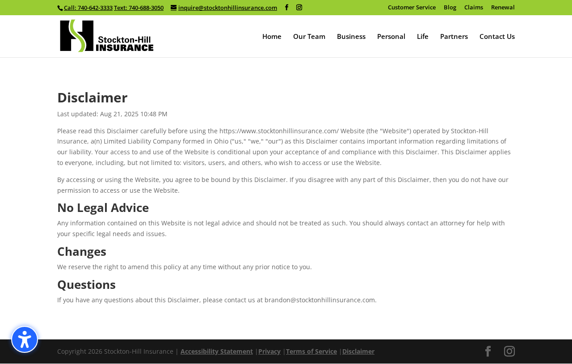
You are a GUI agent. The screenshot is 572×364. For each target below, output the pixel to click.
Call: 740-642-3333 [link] (88, 8)
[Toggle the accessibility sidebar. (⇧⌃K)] (24, 339)
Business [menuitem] (351, 37)
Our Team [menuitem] (309, 37)
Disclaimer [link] (358, 351)
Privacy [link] (269, 351)
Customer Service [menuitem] (412, 7)
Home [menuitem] (272, 37)
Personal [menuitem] (391, 37)
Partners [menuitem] (454, 37)
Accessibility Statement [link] (217, 351)
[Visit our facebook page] (287, 7)
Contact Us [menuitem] (497, 37)
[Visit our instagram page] (299, 7)
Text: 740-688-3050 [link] (139, 8)
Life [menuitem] (423, 37)
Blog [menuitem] (450, 7)
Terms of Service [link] (311, 351)
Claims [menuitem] (473, 7)
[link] (107, 35)
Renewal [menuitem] (503, 7)
